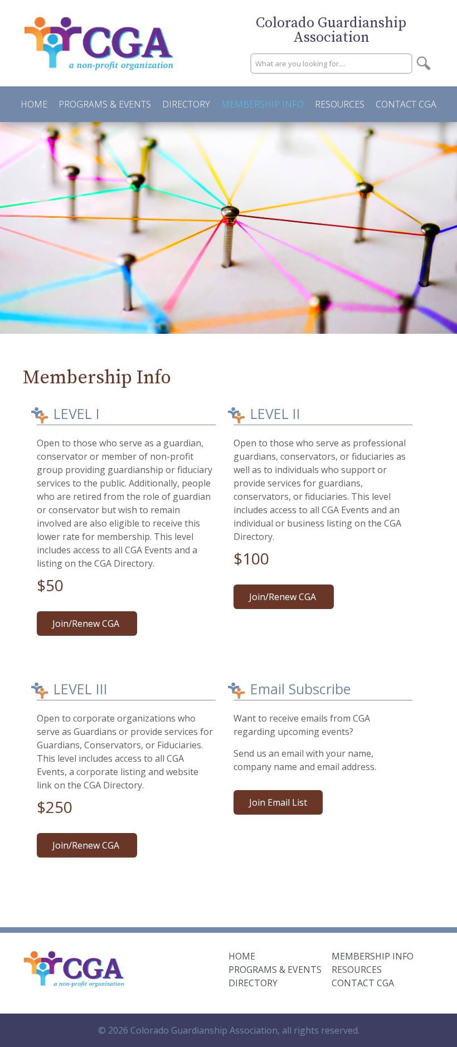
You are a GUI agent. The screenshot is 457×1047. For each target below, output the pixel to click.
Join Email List (278, 802)
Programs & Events (105, 104)
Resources (339, 104)
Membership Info (262, 104)
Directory (186, 104)
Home (34, 104)
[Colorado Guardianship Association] (74, 981)
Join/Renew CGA (86, 623)
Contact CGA (406, 104)
